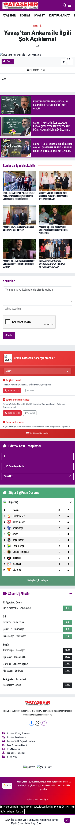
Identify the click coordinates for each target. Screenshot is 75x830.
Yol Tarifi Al (30, 390)
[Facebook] (31, 723)
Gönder (9, 335)
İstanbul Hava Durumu (16, 737)
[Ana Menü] (69, 5)
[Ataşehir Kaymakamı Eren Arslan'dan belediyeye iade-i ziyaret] (19, 214)
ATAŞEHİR (9, 15)
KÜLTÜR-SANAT (59, 15)
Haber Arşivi (12, 756)
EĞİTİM (25, 15)
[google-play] (44, 767)
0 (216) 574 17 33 (13, 390)
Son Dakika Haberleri (16, 752)
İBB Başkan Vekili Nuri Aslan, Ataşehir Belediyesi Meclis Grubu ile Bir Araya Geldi (34, 821)
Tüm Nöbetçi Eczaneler (39, 433)
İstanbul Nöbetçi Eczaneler (18, 733)
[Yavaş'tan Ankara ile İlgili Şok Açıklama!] (37, 55)
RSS (9, 785)
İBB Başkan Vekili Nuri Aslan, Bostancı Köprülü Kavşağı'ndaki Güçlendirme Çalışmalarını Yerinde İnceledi (19, 195)
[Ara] (64, 5)
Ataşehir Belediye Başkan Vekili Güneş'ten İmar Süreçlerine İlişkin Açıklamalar (53, 229)
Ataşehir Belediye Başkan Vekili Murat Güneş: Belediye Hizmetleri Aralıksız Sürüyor (19, 263)
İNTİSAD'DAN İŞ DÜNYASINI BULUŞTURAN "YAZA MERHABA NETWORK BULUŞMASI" (52, 263)
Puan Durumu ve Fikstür (17, 745)
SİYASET (39, 15)
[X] (37, 723)
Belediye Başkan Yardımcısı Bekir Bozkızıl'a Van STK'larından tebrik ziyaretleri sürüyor (53, 195)
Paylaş (9, 61)
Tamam (19, 811)
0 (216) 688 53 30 (14, 413)
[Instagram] (44, 723)
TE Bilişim (44, 799)
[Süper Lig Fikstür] (70, 593)
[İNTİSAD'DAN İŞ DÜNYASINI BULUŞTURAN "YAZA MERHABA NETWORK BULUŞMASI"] (55, 248)
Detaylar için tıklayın (37, 580)
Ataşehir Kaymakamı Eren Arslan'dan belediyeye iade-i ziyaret (18, 228)
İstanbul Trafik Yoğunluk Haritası (21, 741)
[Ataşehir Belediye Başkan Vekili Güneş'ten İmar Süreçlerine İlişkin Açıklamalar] (55, 214)
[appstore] (29, 767)
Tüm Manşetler (13, 749)
